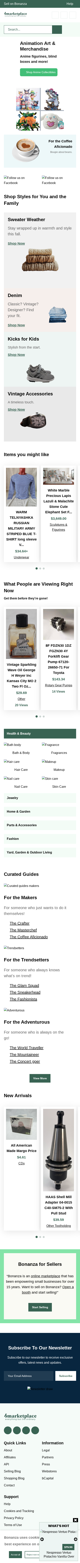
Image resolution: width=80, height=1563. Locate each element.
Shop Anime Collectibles (41, 72)
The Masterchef (23, 930)
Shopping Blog (14, 1478)
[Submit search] (57, 29)
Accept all (15, 1554)
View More (40, 1078)
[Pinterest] (26, 1430)
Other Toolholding (58, 1225)
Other (21, 699)
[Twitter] (17, 1430)
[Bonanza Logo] (15, 14)
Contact (9, 1485)
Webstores (49, 1471)
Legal (46, 1450)
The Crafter (20, 923)
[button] (37, 568)
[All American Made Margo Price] (21, 1169)
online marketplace (45, 1276)
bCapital (48, 1478)
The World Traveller (26, 1048)
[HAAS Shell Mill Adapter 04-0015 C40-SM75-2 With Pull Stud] (58, 1169)
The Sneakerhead (25, 992)
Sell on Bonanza (15, 3)
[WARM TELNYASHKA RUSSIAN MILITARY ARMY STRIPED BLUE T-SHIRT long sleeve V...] (21, 514)
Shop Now (16, 243)
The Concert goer (25, 1061)
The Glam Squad (24, 985)
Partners (48, 1457)
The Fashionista (23, 999)
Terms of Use (13, 1525)
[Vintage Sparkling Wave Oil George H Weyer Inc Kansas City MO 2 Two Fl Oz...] (21, 658)
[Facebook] (8, 1430)
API (6, 1464)
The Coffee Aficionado (29, 937)
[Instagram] (35, 1430)
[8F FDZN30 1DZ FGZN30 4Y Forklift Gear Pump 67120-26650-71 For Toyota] (58, 658)
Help (70, 3)
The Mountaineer (24, 1054)
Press (46, 1464)
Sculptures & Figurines (58, 527)
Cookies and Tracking (19, 1511)
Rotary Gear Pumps (58, 685)
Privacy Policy (13, 1518)
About (8, 1450)
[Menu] (72, 15)
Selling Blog (12, 1471)
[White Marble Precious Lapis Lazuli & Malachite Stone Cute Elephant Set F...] (58, 514)
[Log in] (64, 15)
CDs (21, 1163)
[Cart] (55, 15)
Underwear (21, 557)
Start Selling (40, 1307)
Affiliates (10, 1457)
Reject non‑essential (36, 1554)
